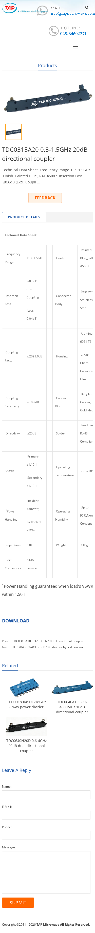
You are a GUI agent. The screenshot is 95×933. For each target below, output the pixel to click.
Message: (9, 847)
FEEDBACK (45, 198)
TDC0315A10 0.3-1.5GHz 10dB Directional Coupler (48, 641)
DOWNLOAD (15, 621)
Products (47, 65)
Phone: (7, 827)
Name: (6, 786)
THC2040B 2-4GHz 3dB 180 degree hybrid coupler (47, 647)
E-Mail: (7, 807)
